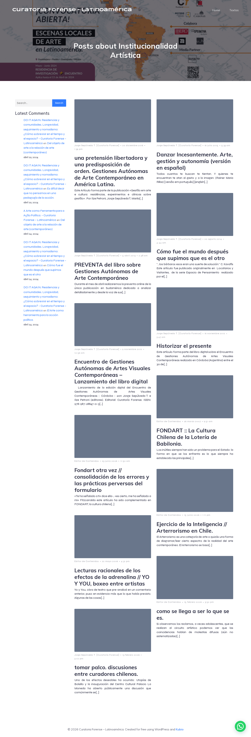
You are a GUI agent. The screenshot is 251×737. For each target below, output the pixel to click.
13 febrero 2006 (131, 655)
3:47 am (161, 337)
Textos (234, 10)
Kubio (180, 729)
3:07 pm (78, 658)
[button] (240, 726)
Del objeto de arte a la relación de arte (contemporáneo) (44, 147)
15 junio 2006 (191, 515)
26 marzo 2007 (192, 421)
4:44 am (161, 242)
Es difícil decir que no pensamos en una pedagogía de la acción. (44, 193)
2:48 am (143, 255)
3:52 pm (209, 602)
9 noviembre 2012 (132, 349)
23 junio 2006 (109, 461)
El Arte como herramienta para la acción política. (44, 315)
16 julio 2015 (211, 145)
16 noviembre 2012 (215, 333)
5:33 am (225, 145)
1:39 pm (78, 149)
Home (216, 10)
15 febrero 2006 (193, 602)
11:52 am (125, 461)
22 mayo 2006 (110, 561)
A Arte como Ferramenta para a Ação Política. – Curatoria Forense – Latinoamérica (44, 215)
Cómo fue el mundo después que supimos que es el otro (43, 269)
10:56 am (79, 353)
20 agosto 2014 (213, 239)
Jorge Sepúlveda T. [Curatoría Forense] (96, 145)
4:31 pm (125, 561)
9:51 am (208, 421)
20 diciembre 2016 (132, 145)
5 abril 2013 (129, 255)
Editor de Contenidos (169, 421)
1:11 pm (206, 515)
